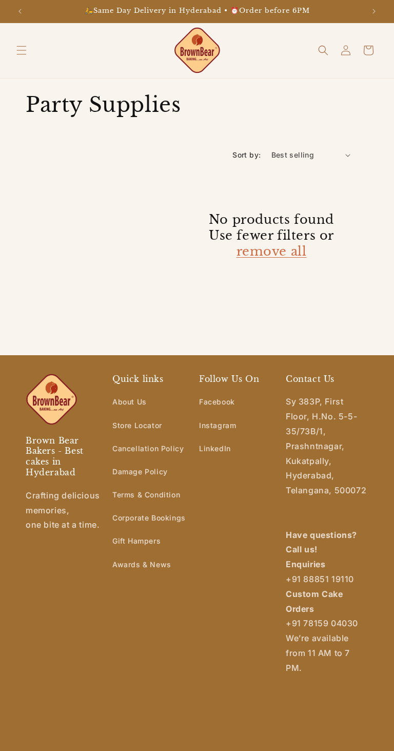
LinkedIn (215, 448)
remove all (272, 251)
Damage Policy (140, 471)
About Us (129, 401)
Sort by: (246, 154)
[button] (21, 50)
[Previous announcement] (20, 11)
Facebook (217, 401)
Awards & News (141, 564)
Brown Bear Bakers (210, 743)
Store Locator (137, 425)
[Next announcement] (374, 11)
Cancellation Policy (148, 448)
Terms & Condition (146, 494)
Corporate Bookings (149, 517)
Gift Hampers (136, 540)
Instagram (217, 425)
